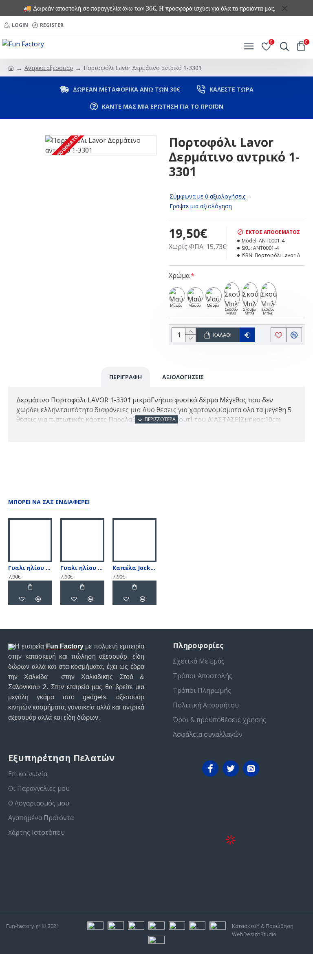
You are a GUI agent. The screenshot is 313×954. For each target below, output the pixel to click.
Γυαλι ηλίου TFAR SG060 (30, 568)
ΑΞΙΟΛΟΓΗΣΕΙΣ (183, 377)
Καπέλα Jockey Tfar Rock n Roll (134, 568)
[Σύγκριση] (38, 599)
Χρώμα (179, 275)
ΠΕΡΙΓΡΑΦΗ (125, 377)
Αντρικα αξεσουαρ (48, 68)
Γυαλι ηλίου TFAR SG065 (82, 568)
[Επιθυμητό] (22, 599)
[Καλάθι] (30, 587)
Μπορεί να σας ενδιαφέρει (49, 502)
